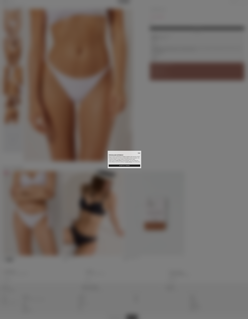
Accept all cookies (124, 165)
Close (139, 152)
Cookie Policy (118, 160)
